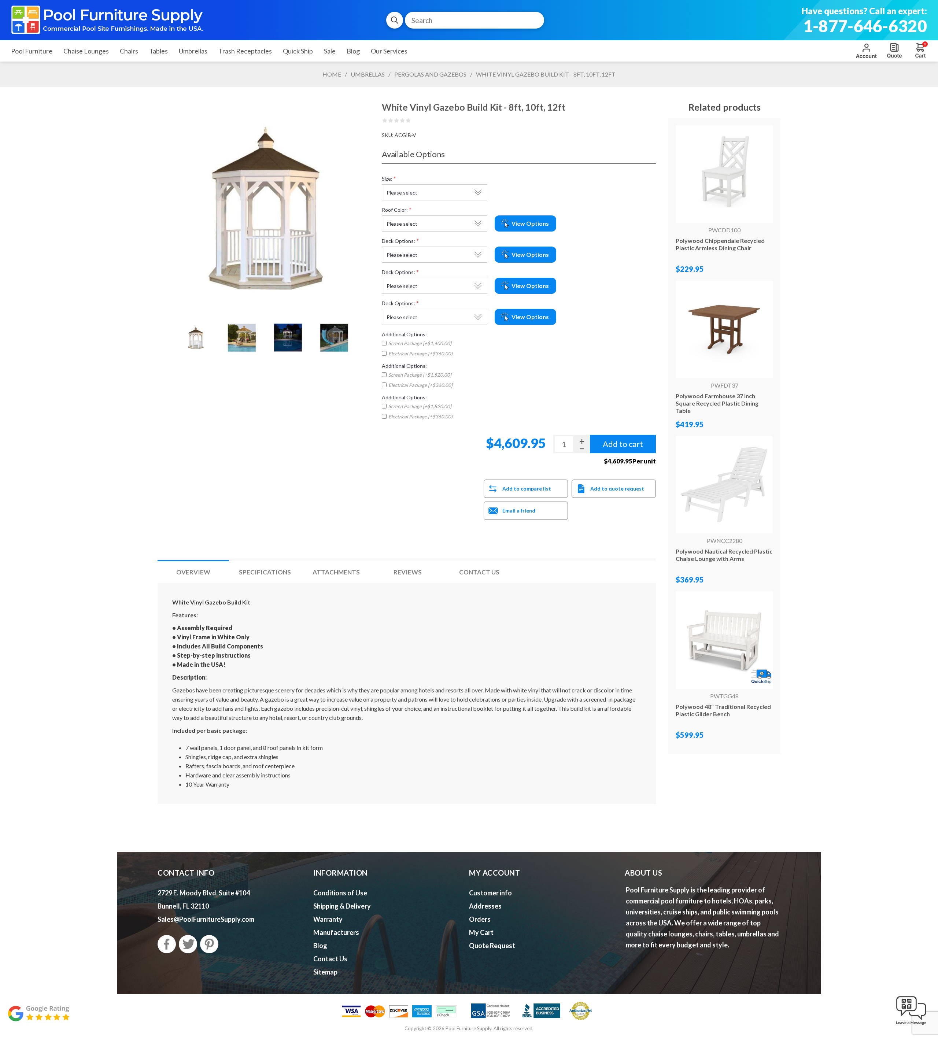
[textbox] (474, 20)
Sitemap (325, 972)
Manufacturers (336, 932)
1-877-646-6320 (865, 26)
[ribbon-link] (761, 677)
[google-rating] (38, 1017)
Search (394, 20)
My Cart (481, 932)
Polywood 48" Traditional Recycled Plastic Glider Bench (723, 710)
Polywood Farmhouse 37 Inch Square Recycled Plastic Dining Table (717, 403)
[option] (195, 337)
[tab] (193, 572)
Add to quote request (617, 488)
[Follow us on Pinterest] (209, 944)
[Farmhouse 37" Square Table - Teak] (724, 329)
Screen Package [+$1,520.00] (419, 375)
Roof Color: (395, 210)
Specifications (265, 572)
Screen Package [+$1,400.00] (419, 343)
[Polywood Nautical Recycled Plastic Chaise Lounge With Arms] (724, 484)
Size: (387, 178)
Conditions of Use (340, 893)
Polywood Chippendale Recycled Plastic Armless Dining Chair (720, 244)
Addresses (485, 906)
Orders (480, 919)
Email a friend (518, 510)
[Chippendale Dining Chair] (724, 174)
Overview (193, 572)
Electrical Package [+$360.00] (420, 353)
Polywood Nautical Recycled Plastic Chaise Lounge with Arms (724, 555)
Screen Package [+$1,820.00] (419, 406)
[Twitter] (188, 944)
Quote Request (894, 50)
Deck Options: (398, 241)
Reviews (408, 572)
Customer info (490, 893)
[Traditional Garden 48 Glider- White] (724, 640)
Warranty (328, 919)
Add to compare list (526, 488)
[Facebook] (167, 944)
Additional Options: (404, 334)
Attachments (336, 572)
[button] (911, 1025)
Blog (320, 946)
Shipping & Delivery (342, 906)
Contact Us (479, 572)
